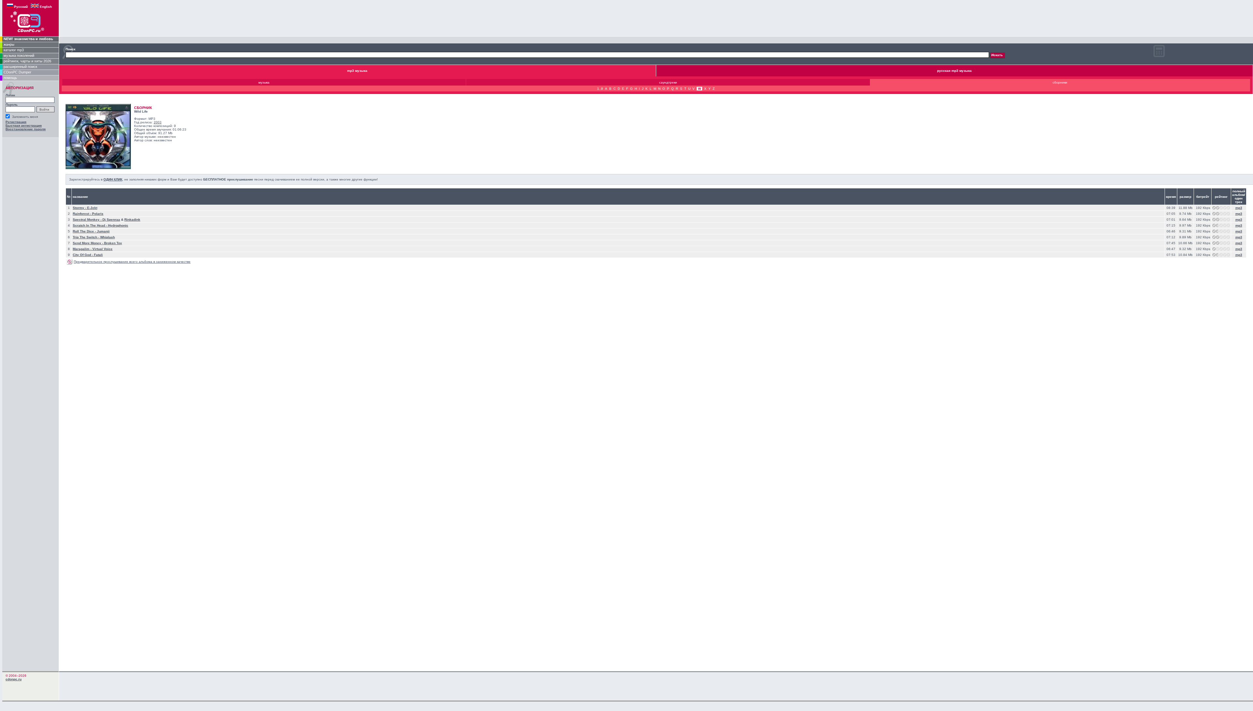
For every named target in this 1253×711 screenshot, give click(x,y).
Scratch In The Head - (90, 225)
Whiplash (107, 237)
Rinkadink (132, 219)
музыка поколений (19, 55)
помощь (10, 78)
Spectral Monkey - (87, 219)
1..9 (600, 88)
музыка (264, 82)
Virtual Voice (102, 249)
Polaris (97, 213)
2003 (158, 122)
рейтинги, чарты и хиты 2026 (27, 61)
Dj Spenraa (111, 219)
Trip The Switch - (86, 237)
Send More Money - (88, 243)
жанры (9, 44)
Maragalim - (82, 249)
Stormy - (80, 208)
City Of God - (83, 255)
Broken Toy (113, 243)
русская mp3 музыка (954, 70)
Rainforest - (82, 213)
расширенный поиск (20, 67)
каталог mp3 (14, 50)
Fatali (98, 255)
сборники (1060, 82)
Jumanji (103, 231)
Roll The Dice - (85, 231)
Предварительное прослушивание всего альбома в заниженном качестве (132, 261)
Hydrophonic (118, 225)
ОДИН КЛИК (112, 179)
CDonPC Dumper (17, 72)
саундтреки (668, 82)
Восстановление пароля (26, 129)
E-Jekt (92, 208)
